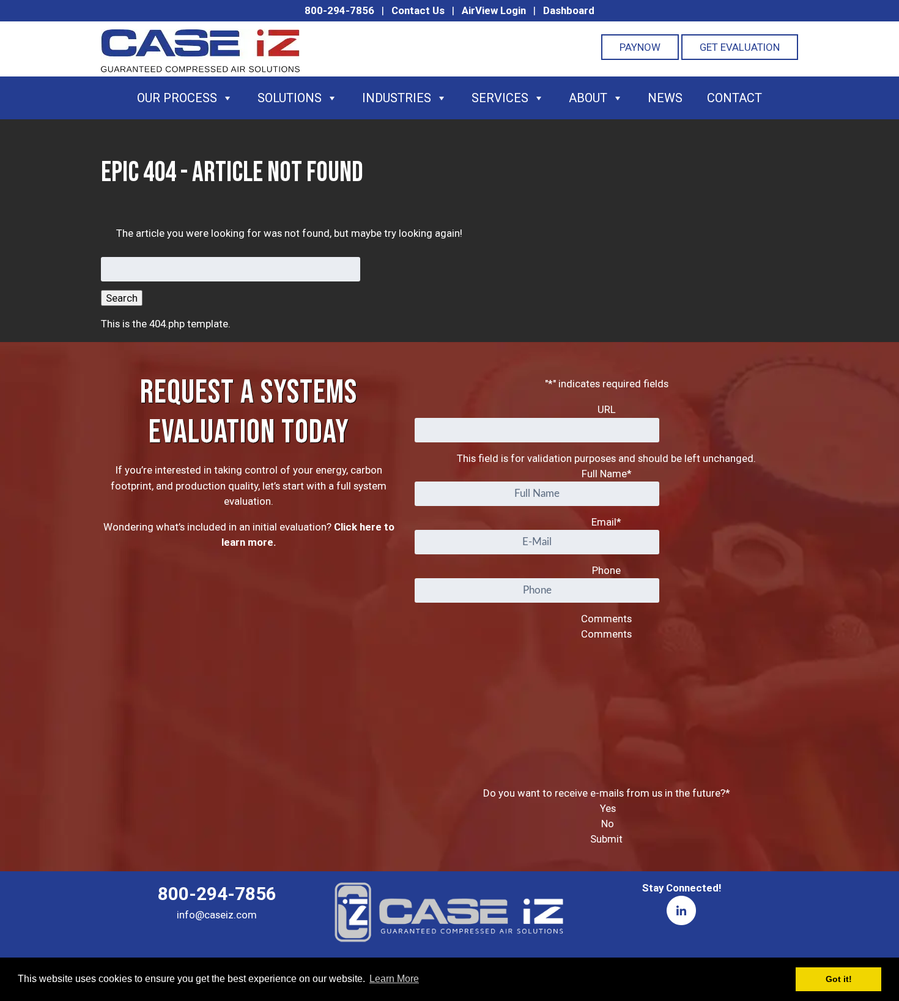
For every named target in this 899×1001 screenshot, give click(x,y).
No (607, 823)
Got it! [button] (839, 979)
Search (122, 298)
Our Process (177, 98)
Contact (734, 98)
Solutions (289, 98)
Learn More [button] (394, 978)
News (665, 98)
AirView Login (494, 10)
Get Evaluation (740, 47)
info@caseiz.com (217, 915)
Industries (396, 98)
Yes (608, 808)
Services (500, 98)
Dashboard (568, 10)
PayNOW (640, 47)
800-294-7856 (339, 10)
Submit (606, 839)
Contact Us (418, 10)
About (588, 98)
